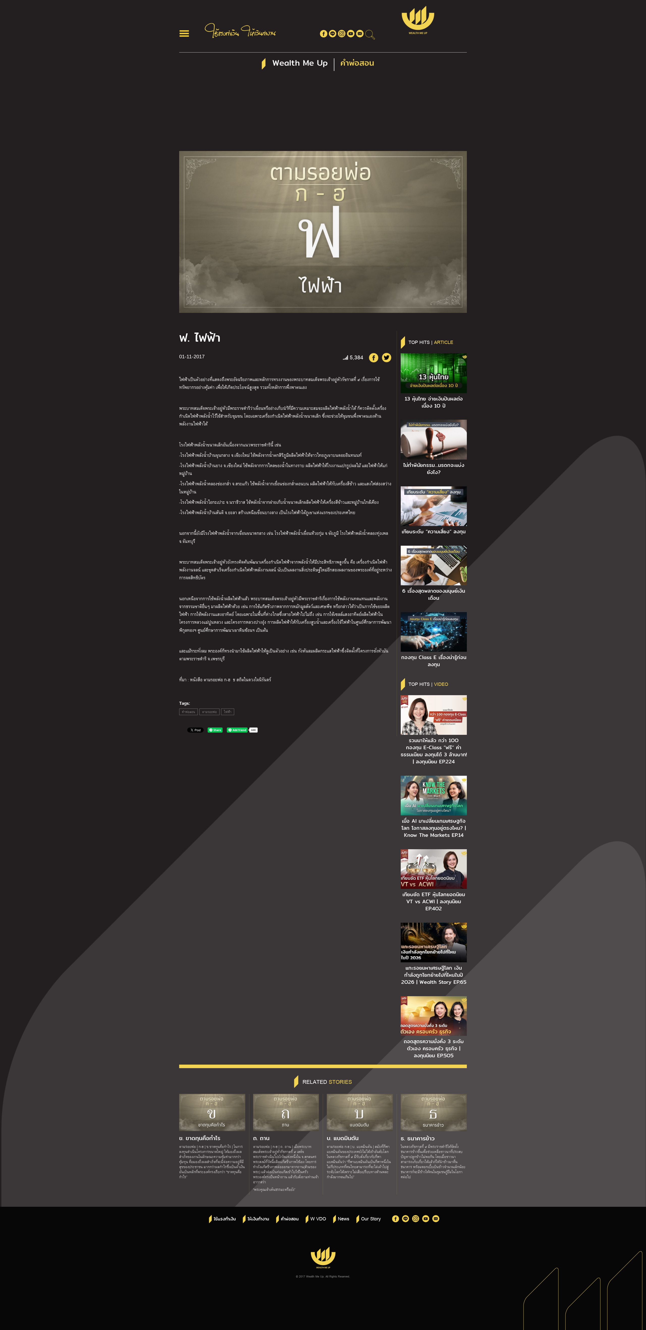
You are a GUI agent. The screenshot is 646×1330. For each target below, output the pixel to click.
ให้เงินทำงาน (258, 1219)
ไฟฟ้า (227, 711)
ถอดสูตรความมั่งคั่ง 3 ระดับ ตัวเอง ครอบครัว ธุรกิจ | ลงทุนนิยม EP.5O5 (434, 1048)
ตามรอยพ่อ (209, 711)
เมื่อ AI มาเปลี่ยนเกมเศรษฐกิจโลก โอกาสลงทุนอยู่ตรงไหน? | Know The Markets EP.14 (433, 828)
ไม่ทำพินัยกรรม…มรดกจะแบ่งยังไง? (433, 469)
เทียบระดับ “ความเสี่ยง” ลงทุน (434, 531)
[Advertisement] (323, 113)
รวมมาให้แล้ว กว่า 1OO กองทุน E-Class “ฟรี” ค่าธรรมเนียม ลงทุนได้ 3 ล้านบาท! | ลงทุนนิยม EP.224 (434, 751)
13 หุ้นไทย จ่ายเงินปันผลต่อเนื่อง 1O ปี (434, 402)
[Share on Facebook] (373, 358)
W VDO (318, 1218)
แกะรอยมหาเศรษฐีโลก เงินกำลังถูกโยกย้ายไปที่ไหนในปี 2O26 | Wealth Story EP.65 (433, 975)
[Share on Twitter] (387, 358)
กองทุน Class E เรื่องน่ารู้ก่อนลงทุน (433, 661)
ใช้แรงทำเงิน (225, 1219)
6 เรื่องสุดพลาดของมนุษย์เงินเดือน (433, 594)
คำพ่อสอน (188, 711)
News (343, 1218)
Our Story (371, 1218)
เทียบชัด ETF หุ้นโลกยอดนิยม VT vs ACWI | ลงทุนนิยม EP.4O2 (433, 901)
